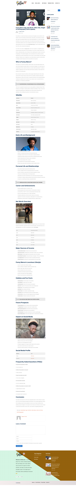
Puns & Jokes (37, 3)
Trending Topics (51, 3)
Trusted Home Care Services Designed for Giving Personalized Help (55, 38)
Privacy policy (43, 482)
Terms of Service (37, 482)
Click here (32, 358)
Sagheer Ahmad (22, 31)
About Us (33, 482)
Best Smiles (44, 3)
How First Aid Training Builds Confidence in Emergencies (54, 19)
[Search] (59, 10)
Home (33, 3)
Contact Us (57, 3)
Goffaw (19, 482)
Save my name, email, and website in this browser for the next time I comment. (29, 443)
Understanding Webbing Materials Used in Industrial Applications (55, 47)
